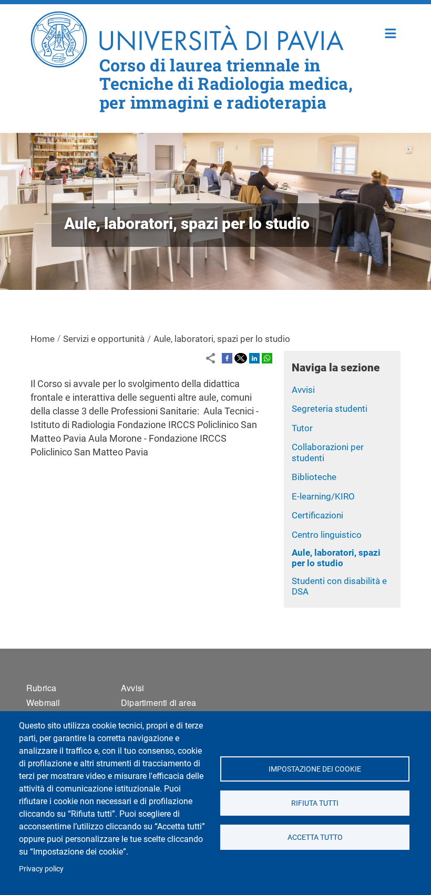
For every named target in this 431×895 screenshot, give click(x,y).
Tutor (302, 428)
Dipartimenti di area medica (158, 708)
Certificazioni (317, 515)
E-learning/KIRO (323, 496)
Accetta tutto (314, 837)
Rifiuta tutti (314, 803)
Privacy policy (41, 869)
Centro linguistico (327, 534)
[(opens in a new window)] (227, 357)
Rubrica (41, 688)
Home (390, 32)
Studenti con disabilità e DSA (339, 586)
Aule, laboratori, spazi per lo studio (336, 558)
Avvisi (303, 389)
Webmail (43, 702)
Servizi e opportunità (104, 339)
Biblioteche (314, 477)
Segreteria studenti (329, 408)
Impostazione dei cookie (315, 769)
